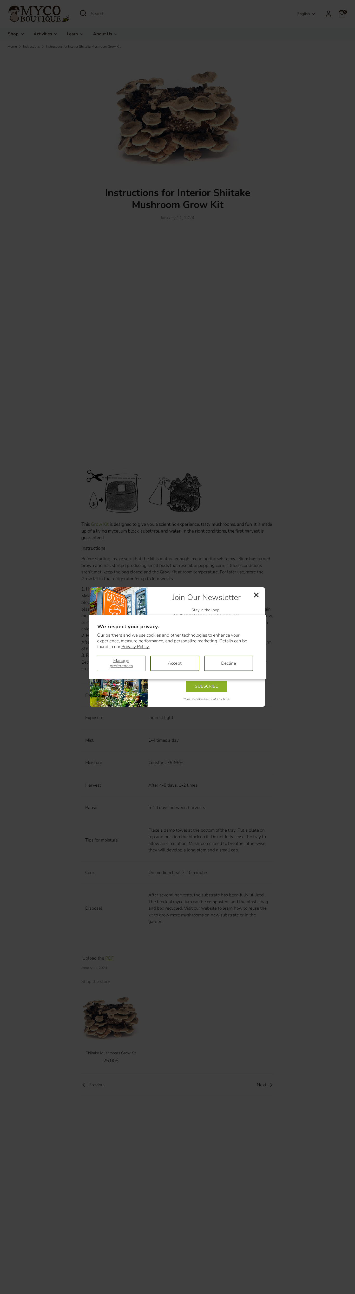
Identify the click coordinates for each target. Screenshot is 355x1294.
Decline (228, 663)
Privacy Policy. (135, 646)
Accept (175, 663)
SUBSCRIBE (206, 686)
